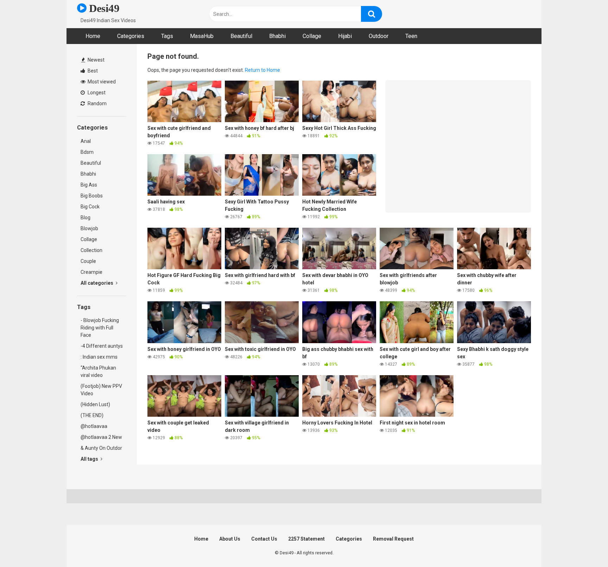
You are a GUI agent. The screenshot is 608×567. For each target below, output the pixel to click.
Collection (91, 250)
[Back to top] (584, 545)
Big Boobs (92, 196)
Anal (86, 141)
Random (97, 103)
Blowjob (89, 228)
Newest (95, 60)
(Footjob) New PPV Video (101, 389)
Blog (85, 217)
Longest (96, 92)
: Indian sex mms (99, 357)
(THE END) (92, 415)
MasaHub (202, 36)
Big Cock (90, 206)
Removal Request (393, 539)
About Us (229, 539)
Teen (411, 36)
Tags (167, 36)
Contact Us (264, 539)
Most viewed (101, 81)
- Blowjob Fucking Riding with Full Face (100, 327)
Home (93, 36)
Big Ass (89, 185)
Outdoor (378, 36)
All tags (90, 459)
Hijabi (345, 36)
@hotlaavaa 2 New (101, 437)
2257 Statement (306, 539)
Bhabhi (277, 36)
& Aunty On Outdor (101, 448)
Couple (88, 261)
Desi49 (103, 8)
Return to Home (262, 70)
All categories (97, 283)
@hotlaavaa (94, 426)
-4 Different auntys (102, 346)
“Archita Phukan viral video (98, 371)
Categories (130, 36)
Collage (312, 36)
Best (92, 71)
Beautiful (241, 36)
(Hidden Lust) (95, 404)
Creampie (91, 272)
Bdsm (87, 152)
